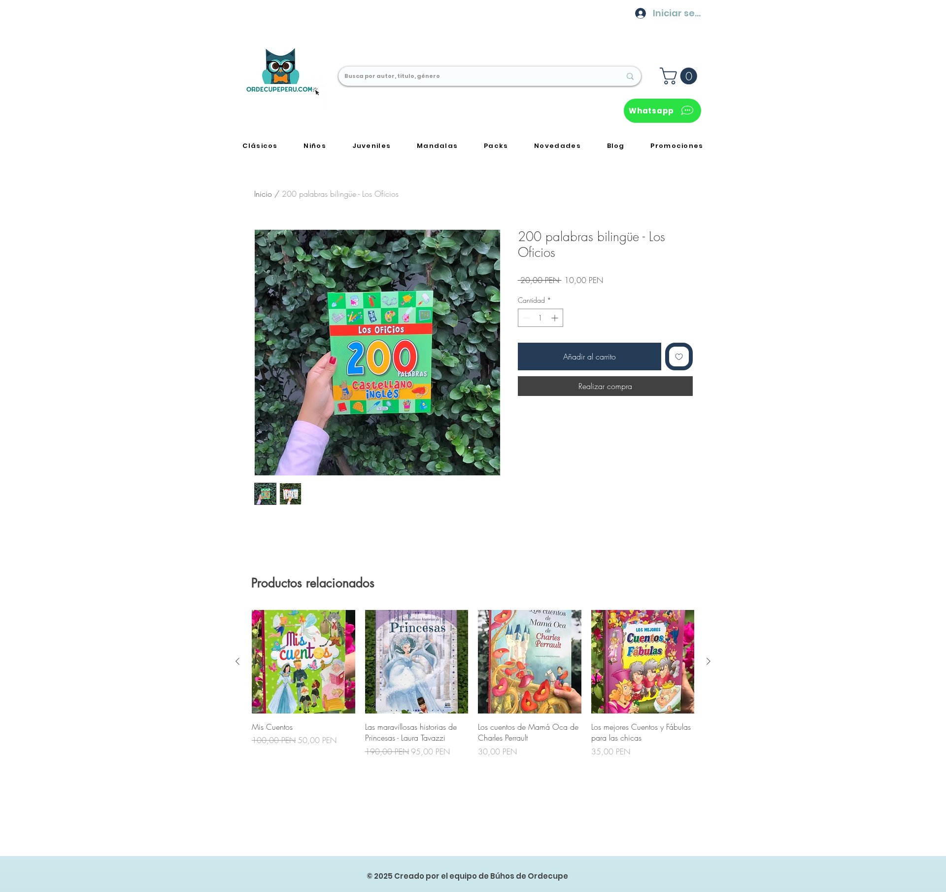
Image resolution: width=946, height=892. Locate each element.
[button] (680, 76)
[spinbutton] (540, 317)
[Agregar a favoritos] (679, 356)
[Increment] (555, 317)
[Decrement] (525, 317)
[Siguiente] (708, 661)
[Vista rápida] (303, 662)
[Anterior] (237, 661)
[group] (473, 683)
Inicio (263, 193)
